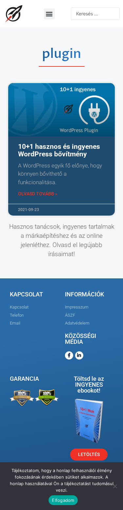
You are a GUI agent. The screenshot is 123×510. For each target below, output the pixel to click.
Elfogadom (63, 500)
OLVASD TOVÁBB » (37, 193)
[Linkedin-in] (79, 355)
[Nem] (115, 486)
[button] (49, 14)
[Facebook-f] (69, 355)
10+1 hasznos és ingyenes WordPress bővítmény (59, 150)
